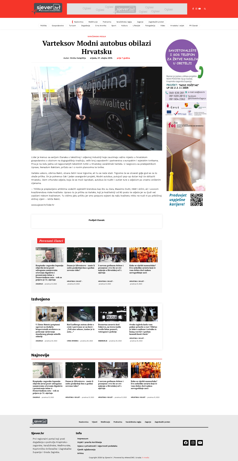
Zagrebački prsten (156, 22)
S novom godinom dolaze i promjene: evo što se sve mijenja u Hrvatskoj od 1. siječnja (110, 269)
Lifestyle (136, 26)
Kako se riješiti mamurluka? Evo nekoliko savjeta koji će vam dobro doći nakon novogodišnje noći (142, 269)
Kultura (124, 26)
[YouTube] (199, 9)
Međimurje (93, 22)
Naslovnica (78, 22)
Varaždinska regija (124, 22)
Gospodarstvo (58, 26)
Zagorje (140, 22)
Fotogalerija (150, 26)
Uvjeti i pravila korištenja (89, 442)
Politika (43, 26)
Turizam (72, 26)
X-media (145, 458)
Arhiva (80, 453)
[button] (205, 9)
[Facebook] (193, 9)
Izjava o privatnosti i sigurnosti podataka (97, 446)
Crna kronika (100, 26)
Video (162, 26)
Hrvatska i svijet (177, 26)
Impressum (82, 438)
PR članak (193, 26)
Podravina (107, 22)
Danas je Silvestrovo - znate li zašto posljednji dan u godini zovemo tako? (81, 268)
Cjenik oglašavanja (86, 449)
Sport (113, 26)
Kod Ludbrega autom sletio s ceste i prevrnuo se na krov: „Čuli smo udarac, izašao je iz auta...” (80, 328)
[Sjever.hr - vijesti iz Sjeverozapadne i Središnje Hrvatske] (46, 9)
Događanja (85, 26)
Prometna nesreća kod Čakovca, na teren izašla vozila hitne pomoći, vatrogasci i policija (109, 328)
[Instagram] (196, 9)
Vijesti (94, 422)
